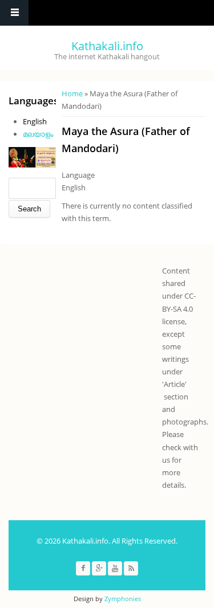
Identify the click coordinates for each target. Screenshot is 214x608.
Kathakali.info (107, 46)
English (35, 121)
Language (78, 175)
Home (72, 93)
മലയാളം (38, 134)
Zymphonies (122, 598)
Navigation (14, 13)
